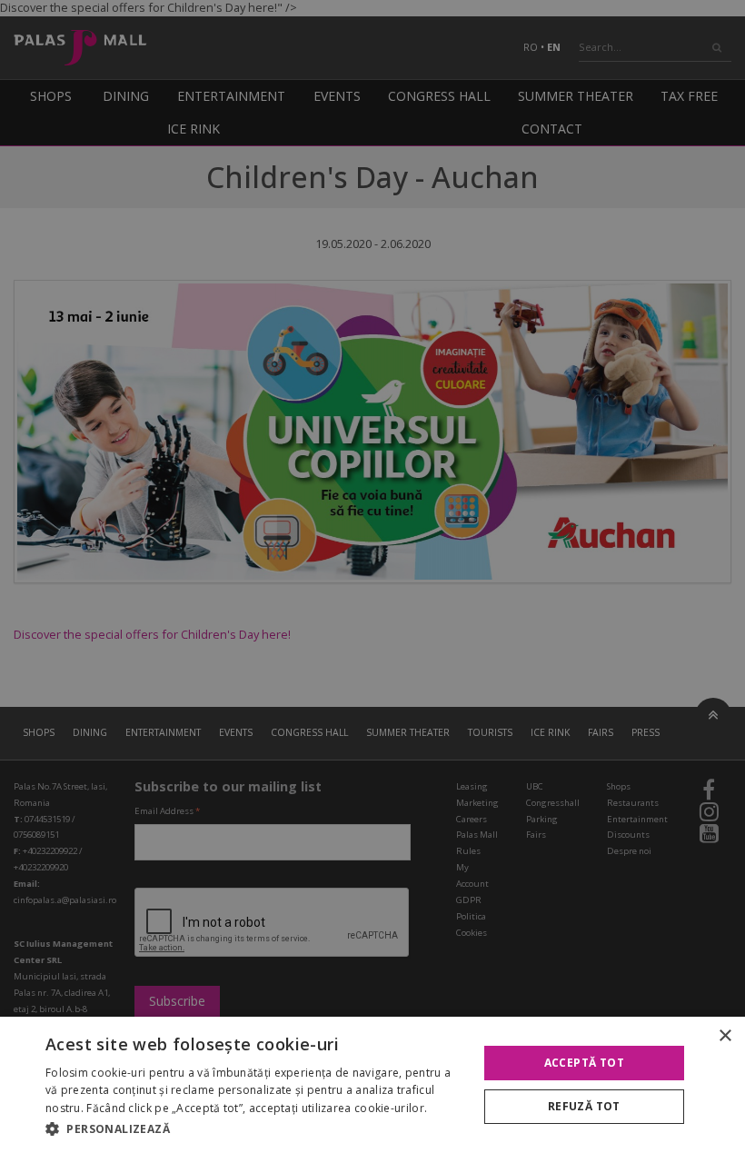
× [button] (724, 1036)
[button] (255, 1128)
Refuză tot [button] (584, 1106)
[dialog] (372, 1085)
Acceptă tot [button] (584, 1062)
